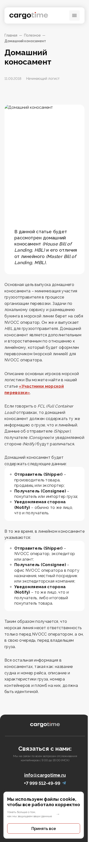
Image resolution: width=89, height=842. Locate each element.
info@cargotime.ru (45, 775)
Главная (10, 35)
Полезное (32, 35)
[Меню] (74, 15)
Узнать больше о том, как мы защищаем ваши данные (29, 814)
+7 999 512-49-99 (42, 783)
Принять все (43, 828)
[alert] (44, 815)
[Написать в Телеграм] (64, 783)
